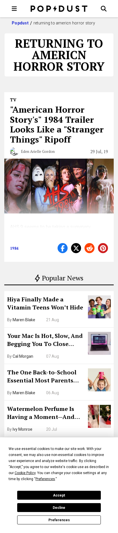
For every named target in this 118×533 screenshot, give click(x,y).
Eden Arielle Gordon (38, 151)
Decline (59, 508)
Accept (59, 495)
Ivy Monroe (22, 429)
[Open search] (103, 8)
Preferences (59, 520)
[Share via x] (76, 248)
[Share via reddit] (89, 248)
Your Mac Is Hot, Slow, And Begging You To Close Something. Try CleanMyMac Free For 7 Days (45, 340)
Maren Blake (24, 320)
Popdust (20, 23)
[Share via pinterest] (103, 248)
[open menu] (14, 8)
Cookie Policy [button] (25, 473)
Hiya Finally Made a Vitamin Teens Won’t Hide (45, 303)
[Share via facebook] (63, 248)
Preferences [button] (45, 479)
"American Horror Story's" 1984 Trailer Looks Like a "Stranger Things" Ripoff (57, 124)
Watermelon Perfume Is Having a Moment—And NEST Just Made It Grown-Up (43, 413)
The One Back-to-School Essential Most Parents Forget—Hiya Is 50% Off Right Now (41, 377)
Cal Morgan (23, 356)
